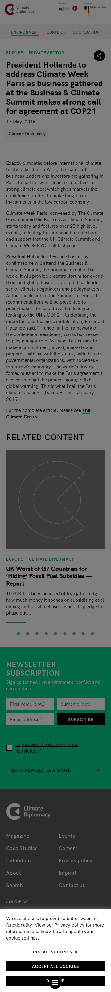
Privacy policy (69, 924)
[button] (55, 952)
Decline (55, 981)
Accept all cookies (55, 966)
